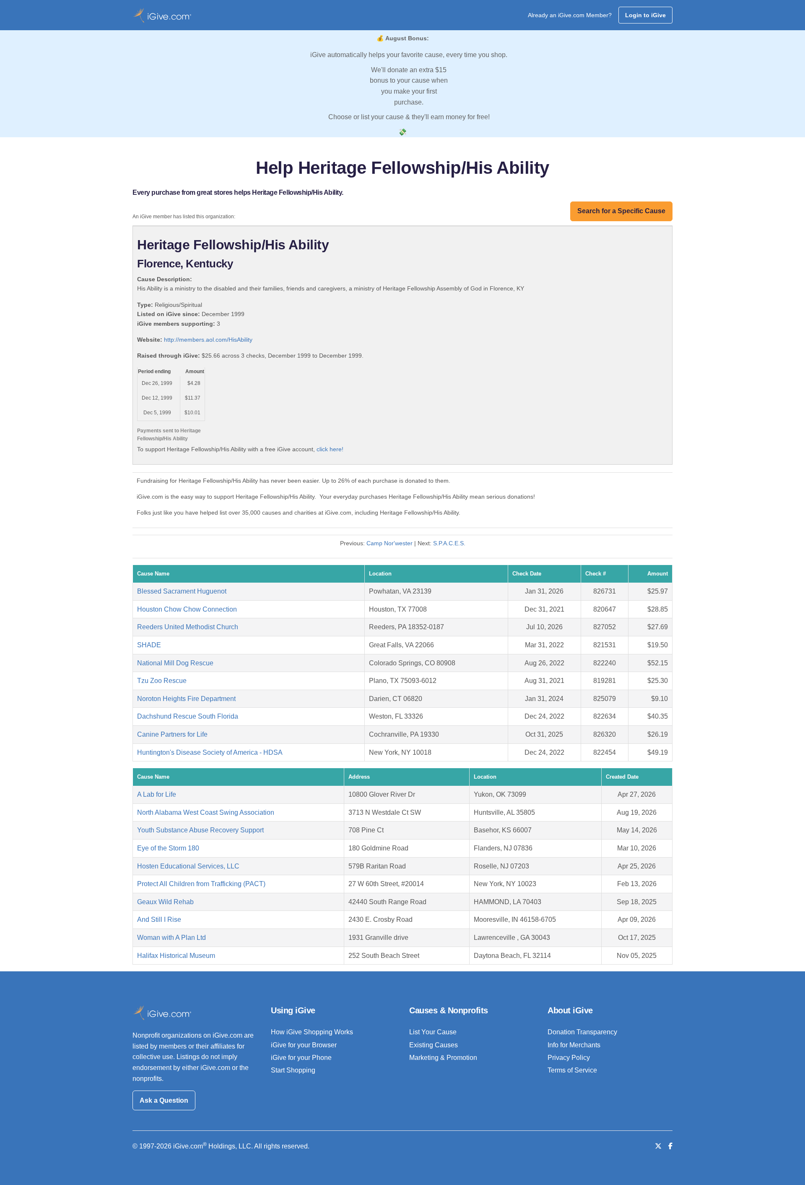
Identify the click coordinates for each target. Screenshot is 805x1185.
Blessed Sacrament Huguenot (181, 591)
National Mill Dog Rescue (175, 663)
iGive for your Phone (301, 1057)
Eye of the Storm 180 (168, 848)
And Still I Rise (159, 919)
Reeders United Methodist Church (187, 626)
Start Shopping (293, 1070)
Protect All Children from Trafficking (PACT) (201, 883)
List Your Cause (433, 1032)
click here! (330, 449)
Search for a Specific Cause (621, 211)
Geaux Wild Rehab (165, 901)
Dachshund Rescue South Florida (187, 716)
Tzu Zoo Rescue (162, 680)
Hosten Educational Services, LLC (188, 866)
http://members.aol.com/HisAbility (208, 339)
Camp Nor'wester (389, 543)
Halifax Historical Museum (176, 955)
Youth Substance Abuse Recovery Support (200, 830)
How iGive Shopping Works (312, 1032)
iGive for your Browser (304, 1045)
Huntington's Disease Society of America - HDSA (210, 752)
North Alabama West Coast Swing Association (205, 812)
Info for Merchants (574, 1045)
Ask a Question (164, 1100)
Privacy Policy (569, 1057)
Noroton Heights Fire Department (186, 698)
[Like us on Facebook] (670, 1146)
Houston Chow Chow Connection (187, 609)
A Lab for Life (156, 794)
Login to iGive (645, 15)
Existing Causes (433, 1045)
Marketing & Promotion (443, 1057)
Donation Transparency (582, 1032)
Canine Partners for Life (172, 734)
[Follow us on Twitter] (658, 1146)
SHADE (149, 645)
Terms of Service (572, 1070)
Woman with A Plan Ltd (171, 937)
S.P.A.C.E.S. (449, 543)
